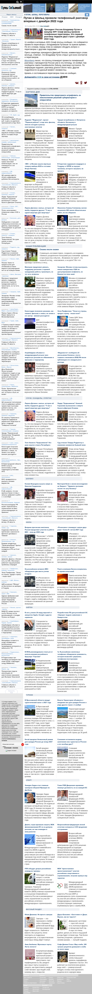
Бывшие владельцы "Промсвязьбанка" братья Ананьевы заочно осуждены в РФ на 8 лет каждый (11, 547)
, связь (12, 638)
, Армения (16, 502)
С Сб (44, 26)
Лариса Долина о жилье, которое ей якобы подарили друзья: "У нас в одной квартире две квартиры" (11, 91)
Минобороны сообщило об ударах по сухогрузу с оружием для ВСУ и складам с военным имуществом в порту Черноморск (34, 9)
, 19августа (14, 340)
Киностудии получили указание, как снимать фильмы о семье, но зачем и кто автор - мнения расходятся (10, 450)
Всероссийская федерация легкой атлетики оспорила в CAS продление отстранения (72, 827)
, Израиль (18, 39)
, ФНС (7, 593)
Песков (12, 259)
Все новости (28, 977)
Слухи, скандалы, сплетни (38, 398)
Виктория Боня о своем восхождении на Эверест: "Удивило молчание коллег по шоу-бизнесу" (72, 486)
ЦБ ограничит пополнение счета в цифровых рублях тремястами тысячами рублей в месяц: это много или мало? (11, 406)
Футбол (26, 987)
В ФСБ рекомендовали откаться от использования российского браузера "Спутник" (39, 654)
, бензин (9, 556)
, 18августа (14, 518)
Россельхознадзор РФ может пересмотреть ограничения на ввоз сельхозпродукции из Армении (10, 508)
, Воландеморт (13, 101)
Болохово (13, 218)
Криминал (60, 979)
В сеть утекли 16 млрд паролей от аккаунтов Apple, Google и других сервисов (38, 615)
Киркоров (13, 592)
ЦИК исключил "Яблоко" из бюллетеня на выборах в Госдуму (11, 586)
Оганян (12, 193)
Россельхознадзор (7, 502)
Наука (29, 522)
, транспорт (5, 276)
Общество (60, 977)
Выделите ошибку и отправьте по (42, 89)
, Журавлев (11, 415)
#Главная (5, 17)
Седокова (13, 526)
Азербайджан (14, 621)
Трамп (12, 320)
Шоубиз (29, 479)
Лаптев (12, 127)
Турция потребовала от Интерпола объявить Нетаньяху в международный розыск (71, 122)
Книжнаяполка (14, 20)
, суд (10, 70)
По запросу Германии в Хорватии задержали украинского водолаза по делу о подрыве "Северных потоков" (11, 421)
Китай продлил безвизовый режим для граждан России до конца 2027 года (39, 742)
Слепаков (13, 68)
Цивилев (13, 555)
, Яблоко (16, 580)
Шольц (34, 14)
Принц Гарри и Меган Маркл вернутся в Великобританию (10, 315)
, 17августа (14, 682)
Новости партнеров (30, 983)
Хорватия (13, 413)
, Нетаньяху (5, 41)
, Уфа (18, 460)
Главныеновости (15, 29)
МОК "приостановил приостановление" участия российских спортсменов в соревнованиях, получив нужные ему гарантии (72, 873)
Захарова (13, 291)
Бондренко (13, 99)
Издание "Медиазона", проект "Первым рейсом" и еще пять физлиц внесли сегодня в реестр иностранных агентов (11, 60)
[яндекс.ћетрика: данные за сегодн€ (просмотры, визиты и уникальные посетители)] (11, 751)
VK (11, 115)
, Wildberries (14, 386)
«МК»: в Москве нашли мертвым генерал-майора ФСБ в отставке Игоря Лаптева (38, 166)
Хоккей (26, 989)
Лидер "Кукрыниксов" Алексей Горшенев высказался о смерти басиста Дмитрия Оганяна (70, 406)
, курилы (4, 609)
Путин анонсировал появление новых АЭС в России (11, 212)
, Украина (14, 349)
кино (11, 443)
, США (17, 259)
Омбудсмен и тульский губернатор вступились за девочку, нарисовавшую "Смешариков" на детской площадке (11, 225)
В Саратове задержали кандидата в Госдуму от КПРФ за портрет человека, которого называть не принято (10, 107)
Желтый (51, 981)
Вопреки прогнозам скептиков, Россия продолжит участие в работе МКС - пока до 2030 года (39, 530)
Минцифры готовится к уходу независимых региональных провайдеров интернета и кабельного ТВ (11, 644)
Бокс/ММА (27, 993)
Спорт (29, 780)
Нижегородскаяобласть (9, 460)
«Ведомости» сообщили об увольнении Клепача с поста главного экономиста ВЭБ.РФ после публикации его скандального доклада (71, 357)
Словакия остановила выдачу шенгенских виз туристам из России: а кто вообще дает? (72, 742)
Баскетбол (36, 987)
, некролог (11, 194)
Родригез (13, 247)
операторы (13, 636)
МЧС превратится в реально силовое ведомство (9, 481)
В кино (51, 977)
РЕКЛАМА (15, 747)
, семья (16, 443)
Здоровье (52, 983)
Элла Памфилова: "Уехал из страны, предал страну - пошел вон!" (11, 574)
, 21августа (14, 31)
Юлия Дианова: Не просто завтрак (38, 914)
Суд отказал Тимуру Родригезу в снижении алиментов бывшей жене (11, 253)
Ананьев (13, 539)
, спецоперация (15, 157)
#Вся (11, 17)
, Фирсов (8, 367)
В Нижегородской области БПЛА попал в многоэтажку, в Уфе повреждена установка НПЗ (11, 467)
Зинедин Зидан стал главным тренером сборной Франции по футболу (37, 788)
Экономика (43, 979)
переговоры (44, 14)
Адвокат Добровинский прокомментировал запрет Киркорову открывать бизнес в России (10, 599)
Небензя (12, 156)
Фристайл (36, 991)
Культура (42, 981)
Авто (68, 979)
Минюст (12, 53)
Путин (12, 206)
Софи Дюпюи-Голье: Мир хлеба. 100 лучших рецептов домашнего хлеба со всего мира (72, 947)
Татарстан (45, 987)
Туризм (29, 695)
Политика (43, 977)
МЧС (11, 475)
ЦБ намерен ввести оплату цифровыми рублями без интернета (10, 177)
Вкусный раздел (34, 909)
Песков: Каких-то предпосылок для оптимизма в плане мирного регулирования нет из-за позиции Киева (11, 266)
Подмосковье (14, 652)
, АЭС (16, 206)
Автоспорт (36, 989)
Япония (12, 607)
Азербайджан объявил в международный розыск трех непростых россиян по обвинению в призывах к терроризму (11, 628)
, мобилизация (11, 142)
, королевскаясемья (12, 311)
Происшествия (71, 977)
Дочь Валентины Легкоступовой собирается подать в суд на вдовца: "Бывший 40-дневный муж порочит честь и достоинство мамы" (11, 375)
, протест (18, 607)
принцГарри (14, 309)
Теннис (26, 991)
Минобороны (14, 348)
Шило (12, 274)
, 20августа (14, 184)
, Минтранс (17, 274)
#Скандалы (18, 17)
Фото (25, 981)
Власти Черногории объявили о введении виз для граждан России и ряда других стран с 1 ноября (72, 702)
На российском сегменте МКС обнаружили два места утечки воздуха (37, 571)
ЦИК (11, 580)
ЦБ (11, 171)
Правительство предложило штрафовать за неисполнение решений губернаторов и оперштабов (11, 148)
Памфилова (14, 568)
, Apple (14, 115)
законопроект (14, 140)
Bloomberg (29, 60)
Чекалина (13, 667)
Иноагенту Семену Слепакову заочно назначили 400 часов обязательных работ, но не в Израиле (10, 76)
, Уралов (9, 622)
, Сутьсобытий (6, 31)
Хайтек (29, 607)
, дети (18, 218)
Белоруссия (46, 989)
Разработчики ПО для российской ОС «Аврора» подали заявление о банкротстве (72, 615)
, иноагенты (10, 570)
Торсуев (12, 429)
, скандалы (11, 85)
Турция (12, 39)
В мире (26, 979)
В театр (42, 983)
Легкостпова (14, 365)
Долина (12, 84)
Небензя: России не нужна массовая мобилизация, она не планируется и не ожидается (10, 163)
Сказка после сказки (9, 25)
